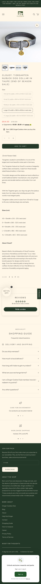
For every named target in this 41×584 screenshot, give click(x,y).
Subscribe (10, 469)
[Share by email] (18, 277)
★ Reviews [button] (39, 293)
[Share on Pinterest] (15, 277)
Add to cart (20, 146)
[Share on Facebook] (9, 277)
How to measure (7, 527)
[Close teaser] (12, 287)
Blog (3, 509)
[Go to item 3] (18, 68)
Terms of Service (7, 537)
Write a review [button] (20, 309)
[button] (6, 292)
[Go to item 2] (12, 68)
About (4, 513)
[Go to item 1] (5, 68)
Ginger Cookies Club (9, 506)
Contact (4, 520)
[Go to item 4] (25, 68)
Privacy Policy (6, 534)
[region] (20, 407)
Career (4, 530)
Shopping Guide (7, 523)
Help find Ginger (7, 516)
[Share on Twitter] (12, 277)
